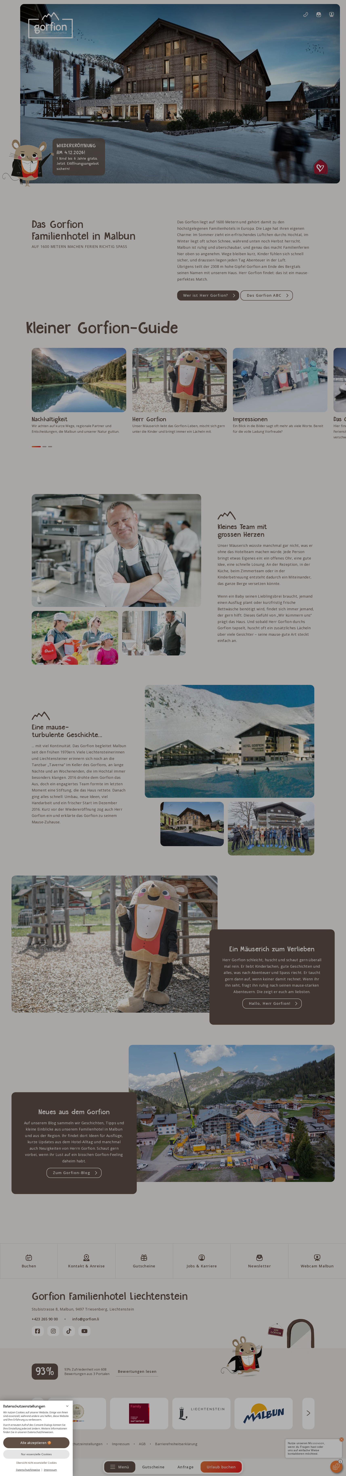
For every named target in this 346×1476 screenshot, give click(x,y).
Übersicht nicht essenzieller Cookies (36, 1463)
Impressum (50, 1470)
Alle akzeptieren (33, 1443)
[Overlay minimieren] (67, 1406)
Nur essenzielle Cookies (36, 1454)
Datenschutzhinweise (28, 1470)
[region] (36, 1422)
